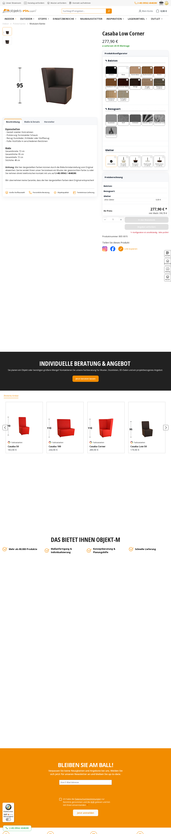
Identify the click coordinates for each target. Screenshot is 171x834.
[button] (17, 828)
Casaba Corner (98, 446)
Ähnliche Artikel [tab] (11, 395)
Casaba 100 (55, 446)
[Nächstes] (165, 427)
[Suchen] (109, 11)
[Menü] (12, 804)
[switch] (8, 819)
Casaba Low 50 (138, 446)
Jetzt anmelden (85, 812)
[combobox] (84, 11)
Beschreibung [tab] (13, 121)
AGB (93, 802)
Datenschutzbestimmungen (88, 799)
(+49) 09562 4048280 (147, 3)
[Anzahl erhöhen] (121, 219)
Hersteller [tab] (49, 121)
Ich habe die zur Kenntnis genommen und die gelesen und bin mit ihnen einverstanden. (86, 802)
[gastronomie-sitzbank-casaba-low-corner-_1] (55, 69)
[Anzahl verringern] (105, 219)
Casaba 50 (13, 446)
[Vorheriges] (5, 427)
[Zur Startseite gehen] (19, 11)
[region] (50, 69)
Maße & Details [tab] (32, 121)
